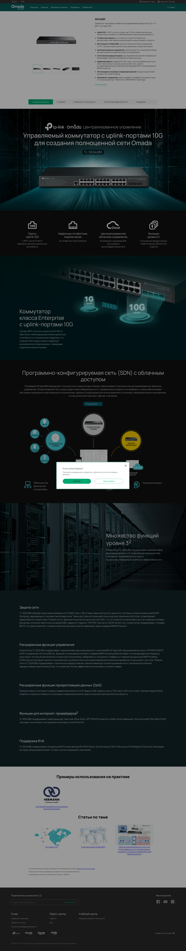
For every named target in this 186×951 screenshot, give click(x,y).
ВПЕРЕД (76, 481)
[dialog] (93, 475)
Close (126, 466)
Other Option (109, 481)
